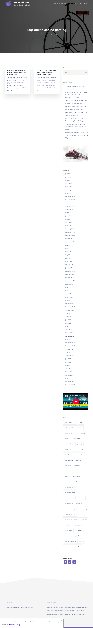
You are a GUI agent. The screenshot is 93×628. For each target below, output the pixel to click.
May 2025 (68, 219)
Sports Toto (77, 536)
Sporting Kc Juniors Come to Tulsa (56, 607)
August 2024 (69, 245)
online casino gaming (70, 492)
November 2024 (70, 235)
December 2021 (70, 342)
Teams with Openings (53, 610)
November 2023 (70, 274)
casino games (77, 438)
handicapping (79, 449)
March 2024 (69, 261)
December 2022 (70, 303)
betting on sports (69, 427)
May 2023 (68, 290)
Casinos (12, 607)
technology (67, 546)
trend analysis (77, 546)
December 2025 (70, 196)
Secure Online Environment (71, 519)
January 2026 (69, 193)
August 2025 (69, 209)
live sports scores (69, 471)
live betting (77, 465)
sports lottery (68, 536)
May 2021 (68, 365)
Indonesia (78, 460)
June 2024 (68, 251)
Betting (8, 607)
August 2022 (69, 316)
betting (81, 422)
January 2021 (69, 378)
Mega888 (67, 476)
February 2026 (69, 190)
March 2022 (69, 333)
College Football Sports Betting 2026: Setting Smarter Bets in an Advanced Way (76, 135)
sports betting (68, 530)
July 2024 (68, 248)
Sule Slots (81, 541)
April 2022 (68, 329)
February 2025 (69, 229)
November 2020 (70, 385)
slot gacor (84, 519)
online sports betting (70, 509)
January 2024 (69, 268)
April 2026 (68, 183)
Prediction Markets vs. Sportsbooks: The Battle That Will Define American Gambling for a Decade (76, 94)
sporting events (79, 525)
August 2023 (69, 284)
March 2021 (69, 372)
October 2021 (69, 349)
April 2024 (68, 258)
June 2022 (68, 323)
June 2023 (68, 287)
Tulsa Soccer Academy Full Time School (72, 610)
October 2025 (69, 203)
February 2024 (69, 264)
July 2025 (68, 213)
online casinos (80, 498)
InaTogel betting (69, 460)
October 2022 (69, 310)
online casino (78, 482)
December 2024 (70, 232)
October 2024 (69, 239)
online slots (79, 503)
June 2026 (68, 177)
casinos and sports (69, 444)
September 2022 (70, 313)
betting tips (67, 438)
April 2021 (68, 368)
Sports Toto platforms (70, 541)
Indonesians (68, 465)
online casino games (70, 487)
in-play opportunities (78, 454)
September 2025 (70, 206)
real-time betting (82, 509)
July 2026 (68, 174)
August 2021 (69, 355)
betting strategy (81, 433)
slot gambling (68, 525)
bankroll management (70, 422)
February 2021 (69, 375)
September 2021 (70, 352)
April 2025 (68, 222)
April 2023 (68, 294)
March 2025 (69, 226)
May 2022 (68, 326)
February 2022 (69, 336)
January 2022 (69, 339)
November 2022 (70, 307)
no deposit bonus (77, 476)
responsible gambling (70, 514)
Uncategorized (28, 607)
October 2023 (69, 277)
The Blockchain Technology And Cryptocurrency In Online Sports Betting (46, 72)
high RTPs (67, 454)
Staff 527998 (83, 607)
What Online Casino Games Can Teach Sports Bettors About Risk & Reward (75, 126)
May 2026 (68, 180)
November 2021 (70, 346)
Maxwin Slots (80, 471)
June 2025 (68, 216)
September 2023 (70, 281)
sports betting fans (79, 530)
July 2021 (68, 359)
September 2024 (70, 242)
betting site (79, 427)
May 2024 (68, 255)
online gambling (69, 503)
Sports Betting (19, 607)
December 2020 (70, 381)
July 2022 (68, 320)
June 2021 (68, 362)
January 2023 (69, 300)
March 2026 (69, 187)
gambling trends (69, 449)
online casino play (69, 498)
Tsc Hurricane (21, 2)
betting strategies (69, 433)
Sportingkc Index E (73, 607)
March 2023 (69, 297)
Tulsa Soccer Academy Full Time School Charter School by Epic (65, 614)
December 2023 (70, 271)
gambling (79, 444)
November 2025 (70, 200)
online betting (68, 482)
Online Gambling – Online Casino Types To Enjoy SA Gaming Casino (16, 72)
